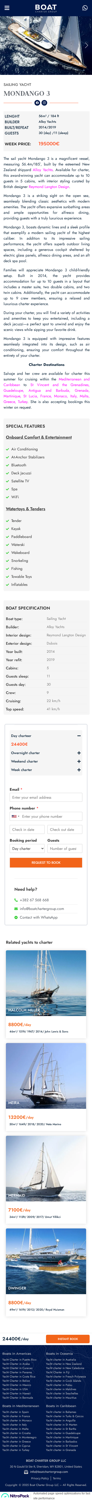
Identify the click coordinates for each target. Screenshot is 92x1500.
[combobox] (15, 816)
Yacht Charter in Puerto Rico (19, 1360)
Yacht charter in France (16, 1416)
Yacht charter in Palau (59, 1385)
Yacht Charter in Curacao (17, 1368)
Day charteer (21, 735)
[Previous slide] (5, 45)
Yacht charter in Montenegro (19, 1437)
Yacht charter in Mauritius (61, 1398)
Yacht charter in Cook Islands (63, 1381)
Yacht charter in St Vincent (62, 1446)
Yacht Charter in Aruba (16, 1364)
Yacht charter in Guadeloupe (63, 1433)
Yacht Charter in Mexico (16, 1385)
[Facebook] (37, 103)
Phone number (24, 808)
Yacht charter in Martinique (62, 1437)
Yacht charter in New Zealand (64, 1364)
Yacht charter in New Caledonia (65, 1368)
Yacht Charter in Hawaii (16, 1393)
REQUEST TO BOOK (46, 862)
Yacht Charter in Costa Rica (18, 1376)
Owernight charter (25, 753)
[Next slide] (86, 45)
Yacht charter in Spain (15, 1412)
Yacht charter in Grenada (61, 1450)
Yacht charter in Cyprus (16, 1446)
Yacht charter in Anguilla (60, 1420)
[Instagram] (44, 103)
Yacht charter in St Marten (61, 1425)
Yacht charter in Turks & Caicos (65, 1416)
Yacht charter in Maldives (61, 1389)
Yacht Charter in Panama (17, 1372)
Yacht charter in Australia (61, 1360)
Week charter (21, 769)
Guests (53, 840)
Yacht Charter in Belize (16, 1381)
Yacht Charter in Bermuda (17, 1398)
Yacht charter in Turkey (15, 1450)
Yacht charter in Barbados (61, 1441)
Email (16, 789)
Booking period (23, 840)
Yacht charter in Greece (16, 1441)
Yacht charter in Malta (15, 1429)
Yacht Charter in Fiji (58, 1372)
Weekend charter (24, 761)
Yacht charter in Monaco (17, 1420)
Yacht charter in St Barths (61, 1429)
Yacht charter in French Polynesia (66, 1376)
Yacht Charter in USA (15, 1389)
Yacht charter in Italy (14, 1425)
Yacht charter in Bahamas (61, 1412)
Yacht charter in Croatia (16, 1433)
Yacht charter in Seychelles (62, 1393)
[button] (46, 45)
